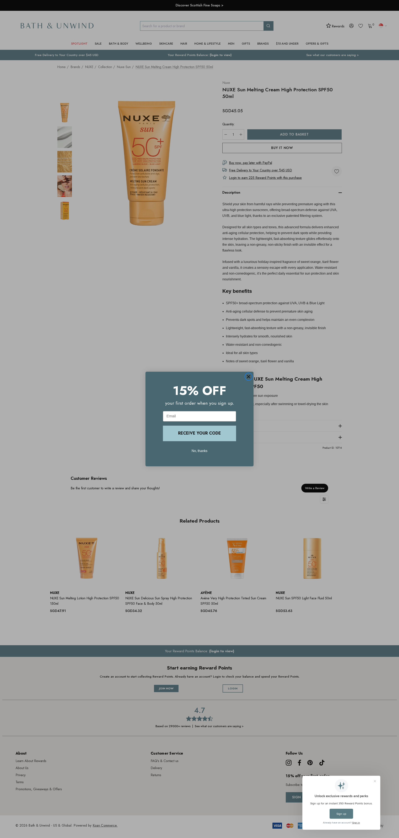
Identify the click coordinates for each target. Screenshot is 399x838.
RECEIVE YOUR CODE (199, 433)
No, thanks (199, 451)
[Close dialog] (248, 376)
